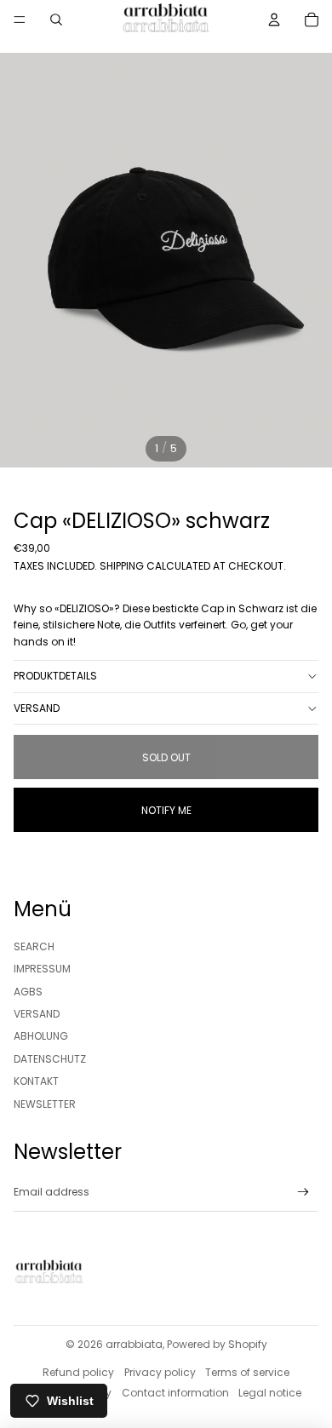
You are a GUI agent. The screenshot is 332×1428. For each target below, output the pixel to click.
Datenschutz (50, 1059)
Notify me (166, 810)
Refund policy (78, 1372)
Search (34, 946)
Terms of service (247, 1372)
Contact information (175, 1392)
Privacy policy (160, 1372)
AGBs (28, 991)
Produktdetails (55, 675)
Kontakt (36, 1081)
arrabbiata (134, 1344)
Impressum (42, 968)
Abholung (41, 1036)
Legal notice (269, 1392)
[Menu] (19, 19)
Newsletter (45, 1104)
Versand (37, 708)
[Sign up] (303, 1192)
